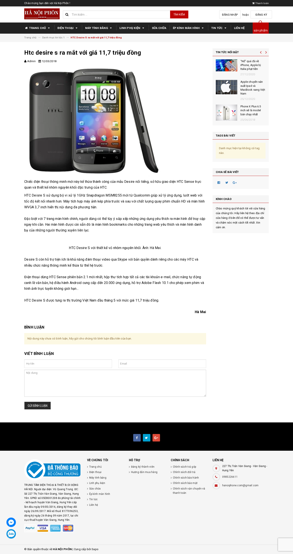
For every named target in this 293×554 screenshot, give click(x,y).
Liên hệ (239, 28)
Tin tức (217, 28)
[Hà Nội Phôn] (52, 470)
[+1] (235, 182)
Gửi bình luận (37, 405)
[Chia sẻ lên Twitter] (227, 182)
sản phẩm (261, 30)
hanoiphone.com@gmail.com (240, 485)
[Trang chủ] (42, 13)
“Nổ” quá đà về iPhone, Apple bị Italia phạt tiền (250, 65)
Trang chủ (38, 28)
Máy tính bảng (97, 28)
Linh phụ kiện (130, 28)
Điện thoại (65, 28)
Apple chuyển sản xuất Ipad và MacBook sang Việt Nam (252, 87)
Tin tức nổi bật (227, 52)
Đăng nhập (230, 14)
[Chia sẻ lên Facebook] (219, 182)
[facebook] (137, 437)
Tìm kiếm (179, 14)
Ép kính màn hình (187, 28)
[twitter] (146, 437)
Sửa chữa (159, 28)
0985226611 (230, 476)
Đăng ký (261, 14)
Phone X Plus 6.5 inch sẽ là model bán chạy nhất (250, 110)
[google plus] (156, 437)
